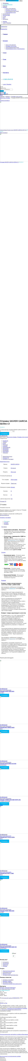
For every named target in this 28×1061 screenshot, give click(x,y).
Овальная (13, 483)
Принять (2, 1057)
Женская (13, 472)
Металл (13, 487)
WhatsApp (5, 3)
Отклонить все (10, 1028)
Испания (13, 468)
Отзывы (5, 966)
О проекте (6, 962)
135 (11, 498)
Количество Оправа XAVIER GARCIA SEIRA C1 (14, 429)
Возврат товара (7, 981)
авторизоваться (4, 515)
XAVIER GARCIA (15, 464)
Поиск (21, 0)
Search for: (3, 0)
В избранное (3, 435)
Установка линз (7, 972)
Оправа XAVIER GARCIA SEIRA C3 (9, 162)
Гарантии (5, 964)
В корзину (4, 433)
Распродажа (6, 15)
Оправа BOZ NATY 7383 (7, 873)
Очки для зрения (10, 8)
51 (11, 491)
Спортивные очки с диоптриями (15, 48)
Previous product (5, 100)
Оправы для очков (10, 10)
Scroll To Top (3, 1003)
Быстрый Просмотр (5, 690)
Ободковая (14, 479)
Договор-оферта (7, 982)
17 (11, 495)
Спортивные (6, 14)
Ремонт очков (7, 973)
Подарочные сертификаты (10, 975)
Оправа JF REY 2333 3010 (7, 691)
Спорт (5, 52)
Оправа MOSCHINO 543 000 (8, 763)
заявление (12, 588)
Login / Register (7, 23)
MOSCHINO (3, 765)
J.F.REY (2, 692)
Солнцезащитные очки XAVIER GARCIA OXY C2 (13, 130)
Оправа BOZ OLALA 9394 (7, 837)
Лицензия (6, 963)
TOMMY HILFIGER (5, 801)
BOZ (1, 729)
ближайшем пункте (14, 540)
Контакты (5, 19)
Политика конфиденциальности (12, 983)
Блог (4, 17)
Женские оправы (5, 98)
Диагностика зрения (9, 971)
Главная (5, 6)
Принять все (3, 1028)
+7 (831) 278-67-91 (7, 4)
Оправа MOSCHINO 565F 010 (8, 947)
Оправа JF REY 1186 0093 (7, 911)
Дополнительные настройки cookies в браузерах (14, 1034)
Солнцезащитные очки (12, 11)
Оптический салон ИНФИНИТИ (10, 998)
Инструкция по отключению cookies (10, 1056)
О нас (4, 16)
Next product (3, 132)
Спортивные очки (10, 12)
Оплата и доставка (8, 459)
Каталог (5, 7)
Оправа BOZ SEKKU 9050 (7, 727)
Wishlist (5, 21)
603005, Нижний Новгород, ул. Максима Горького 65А (8, 988)
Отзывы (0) (6, 458)
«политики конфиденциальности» (11, 1009)
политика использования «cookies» (17, 1008)
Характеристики (7, 456)
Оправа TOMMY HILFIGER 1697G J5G (10, 799)
